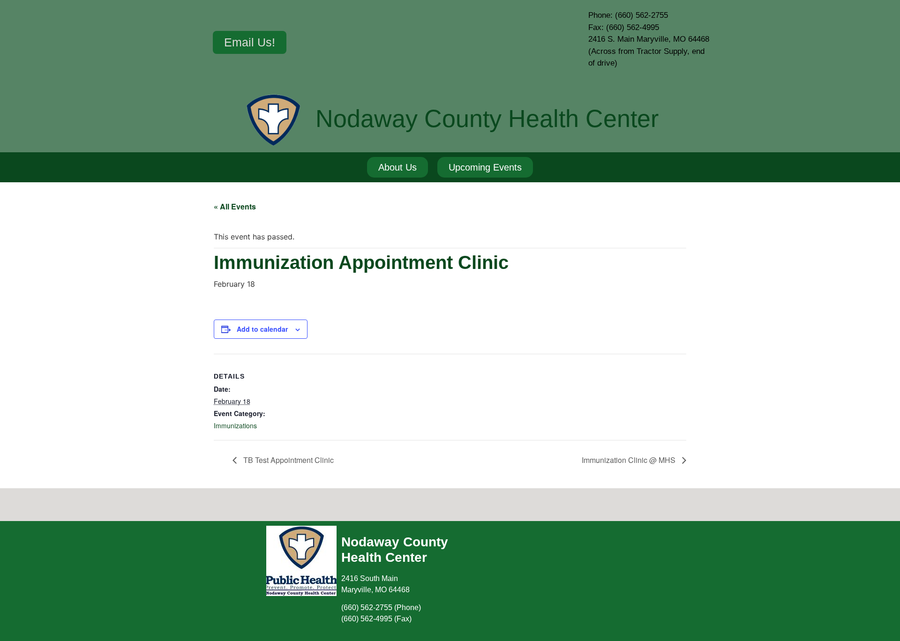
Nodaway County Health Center (487, 118)
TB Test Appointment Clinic (287, 460)
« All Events (235, 206)
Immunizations (235, 425)
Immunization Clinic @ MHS (629, 460)
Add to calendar (262, 329)
